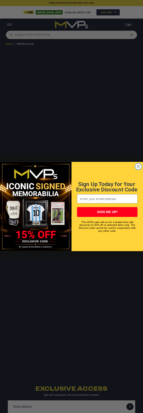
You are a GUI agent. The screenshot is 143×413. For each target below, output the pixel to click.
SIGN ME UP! (107, 212)
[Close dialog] (138, 166)
